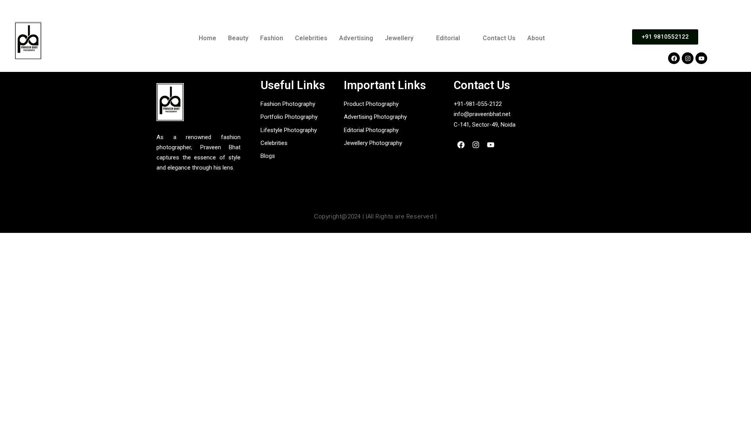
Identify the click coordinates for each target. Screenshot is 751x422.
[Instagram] (688, 58)
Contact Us (499, 38)
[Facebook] (674, 58)
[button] (404, 38)
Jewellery (399, 38)
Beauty (238, 38)
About (536, 38)
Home (207, 38)
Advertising (356, 38)
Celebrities (311, 38)
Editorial (448, 38)
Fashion (271, 38)
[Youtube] (701, 58)
